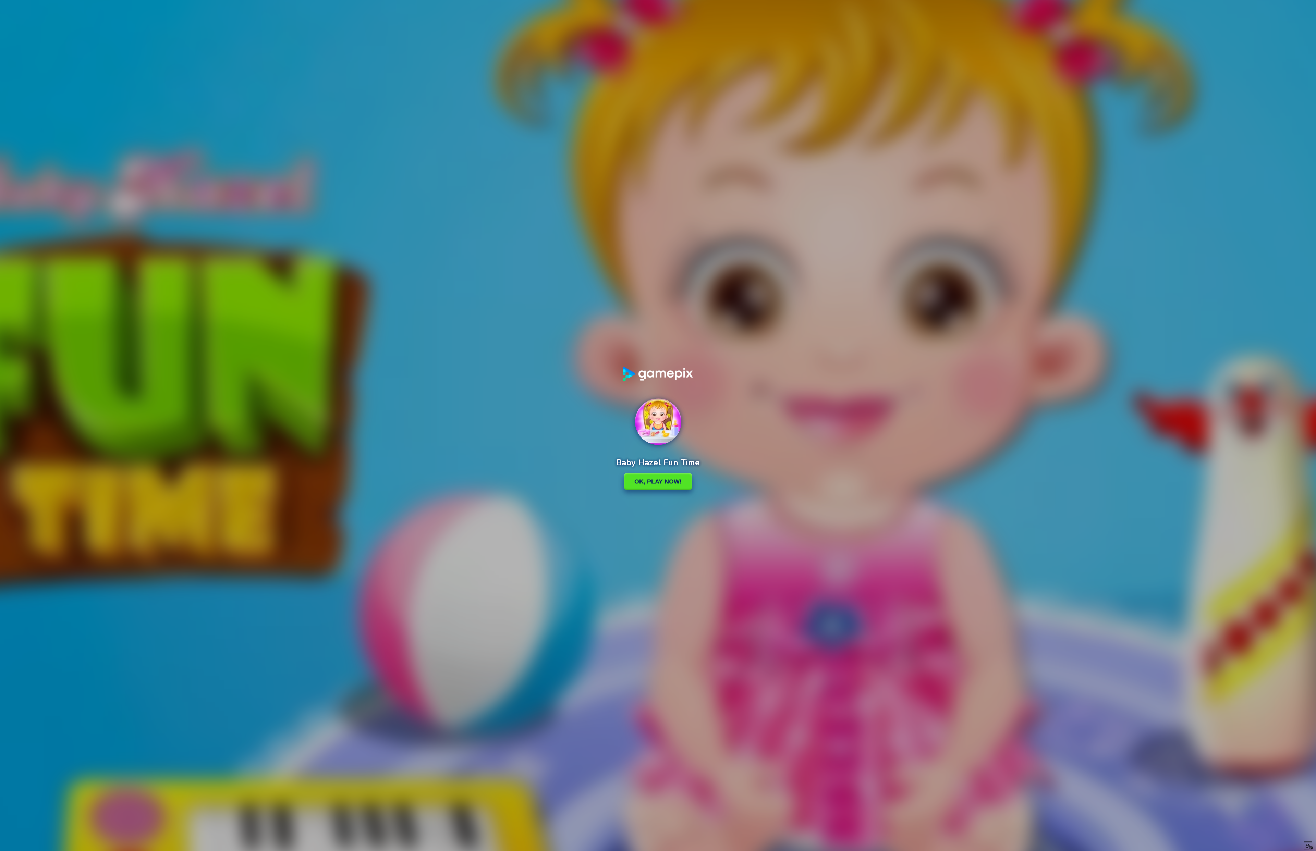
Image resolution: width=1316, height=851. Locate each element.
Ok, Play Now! (658, 481)
